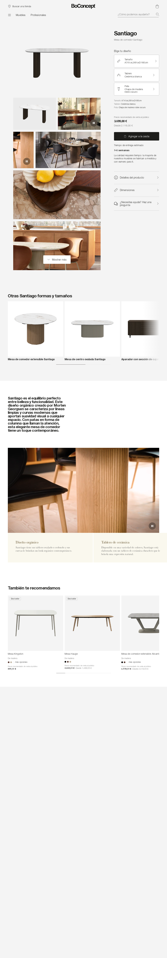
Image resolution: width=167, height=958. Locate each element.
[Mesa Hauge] (92, 623)
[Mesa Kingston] (35, 623)
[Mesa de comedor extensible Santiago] (35, 329)
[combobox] (138, 14)
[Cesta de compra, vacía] (157, 6)
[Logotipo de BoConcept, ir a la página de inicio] (83, 6)
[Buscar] (157, 14)
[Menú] (9, 15)
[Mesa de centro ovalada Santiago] (92, 329)
